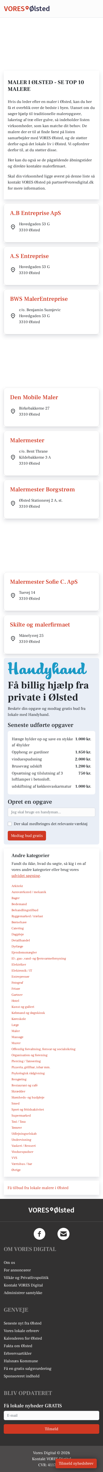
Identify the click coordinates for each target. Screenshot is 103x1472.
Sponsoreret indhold (22, 1376)
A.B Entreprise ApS (35, 213)
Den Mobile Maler (34, 397)
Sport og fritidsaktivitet (28, 1110)
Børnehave (19, 922)
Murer (16, 1043)
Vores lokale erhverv (21, 1330)
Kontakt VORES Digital (23, 1285)
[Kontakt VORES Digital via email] (64, 1234)
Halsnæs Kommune (21, 1361)
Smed (16, 1103)
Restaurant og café (25, 1085)
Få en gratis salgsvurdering (28, 1368)
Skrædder (18, 1091)
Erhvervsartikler (18, 1353)
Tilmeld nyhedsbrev (76, 1463)
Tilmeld (51, 1428)
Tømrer (17, 1128)
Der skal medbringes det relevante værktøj (51, 823)
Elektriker (19, 965)
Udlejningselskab (24, 1134)
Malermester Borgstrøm (42, 489)
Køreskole (19, 1019)
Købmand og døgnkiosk (28, 1013)
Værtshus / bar (22, 1164)
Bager (16, 898)
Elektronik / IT (22, 971)
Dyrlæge (17, 946)
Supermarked (21, 1116)
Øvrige (16, 1170)
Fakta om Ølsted (18, 1345)
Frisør (16, 989)
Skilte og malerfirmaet (40, 625)
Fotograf (17, 983)
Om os (9, 1262)
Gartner (17, 995)
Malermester (27, 440)
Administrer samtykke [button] (23, 1292)
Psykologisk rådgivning (28, 1073)
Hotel (15, 1001)
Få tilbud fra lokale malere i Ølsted (38, 1187)
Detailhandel (21, 940)
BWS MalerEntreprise (39, 299)
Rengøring (19, 1079)
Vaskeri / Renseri (24, 1146)
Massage (18, 1037)
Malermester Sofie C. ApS (44, 582)
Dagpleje (18, 934)
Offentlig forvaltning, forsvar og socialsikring (44, 1049)
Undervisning (21, 1140)
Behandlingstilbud (25, 910)
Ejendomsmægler (24, 952)
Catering (18, 928)
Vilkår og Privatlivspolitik (26, 1277)
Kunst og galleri (23, 1007)
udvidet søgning (26, 875)
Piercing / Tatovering (26, 1061)
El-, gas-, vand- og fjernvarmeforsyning (39, 958)
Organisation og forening (30, 1055)
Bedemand (19, 904)
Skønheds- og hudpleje (28, 1097)
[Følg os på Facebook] (40, 1234)
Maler (16, 1031)
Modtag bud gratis (27, 835)
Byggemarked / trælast (27, 916)
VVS (14, 1158)
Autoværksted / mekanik (29, 892)
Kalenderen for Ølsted (23, 1338)
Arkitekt (17, 886)
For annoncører (17, 1270)
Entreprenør (20, 977)
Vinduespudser (22, 1152)
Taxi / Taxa (19, 1122)
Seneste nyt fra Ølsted (23, 1323)
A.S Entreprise (29, 256)
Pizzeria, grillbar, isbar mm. (31, 1067)
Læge (15, 1025)
